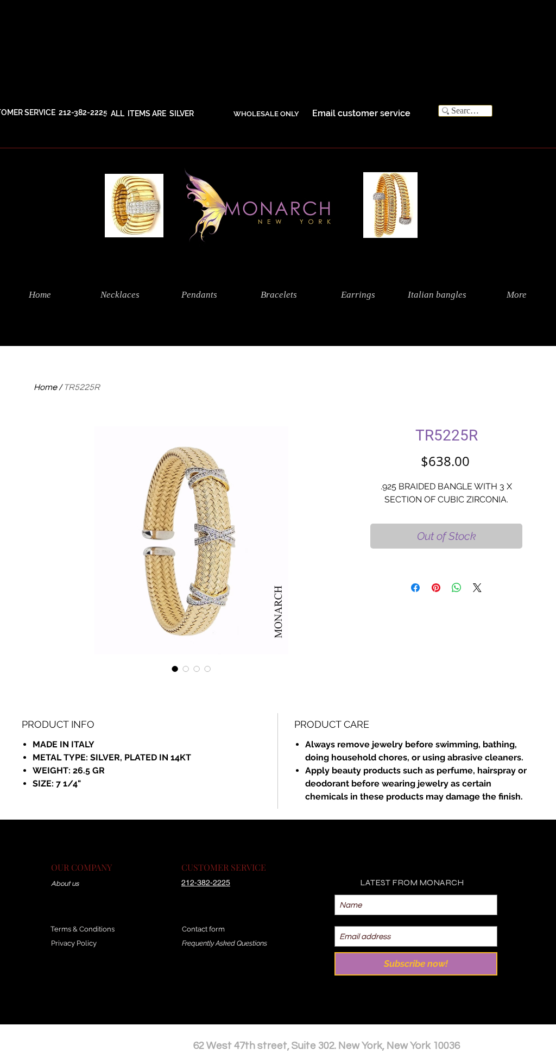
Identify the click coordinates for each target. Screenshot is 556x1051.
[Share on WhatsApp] (456, 587)
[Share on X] (477, 587)
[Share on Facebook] (415, 587)
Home (45, 387)
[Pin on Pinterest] (436, 587)
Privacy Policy (74, 943)
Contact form (203, 929)
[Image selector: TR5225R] (174, 668)
